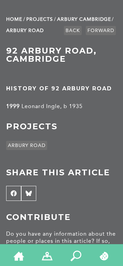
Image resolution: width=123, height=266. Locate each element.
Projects (39, 19)
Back (73, 30)
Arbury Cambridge (84, 19)
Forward (100, 30)
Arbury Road (25, 30)
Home (14, 19)
